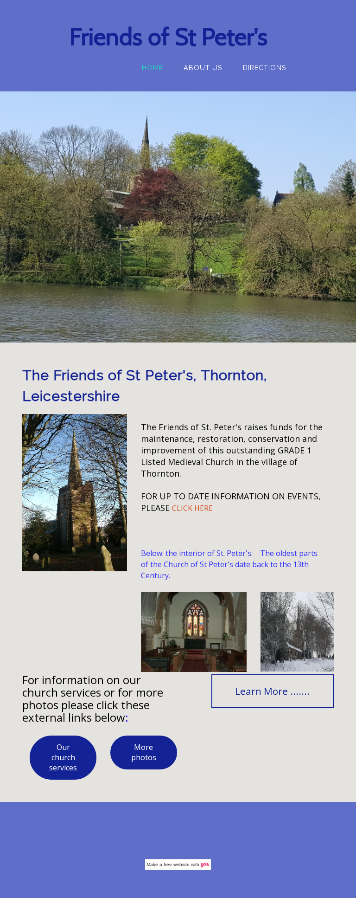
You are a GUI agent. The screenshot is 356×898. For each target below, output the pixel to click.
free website (177, 864)
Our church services (63, 757)
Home (152, 67)
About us (203, 67)
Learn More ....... (272, 691)
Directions (264, 67)
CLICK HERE (192, 508)
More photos (143, 752)
